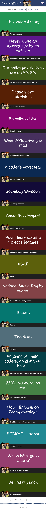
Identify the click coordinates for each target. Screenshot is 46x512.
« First (21, 9)
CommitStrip (17, 3)
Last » (36, 9)
